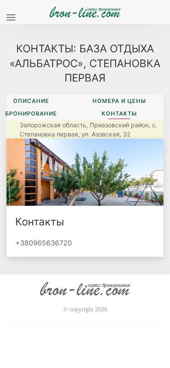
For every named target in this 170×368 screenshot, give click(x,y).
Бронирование (31, 113)
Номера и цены (119, 101)
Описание (31, 101)
